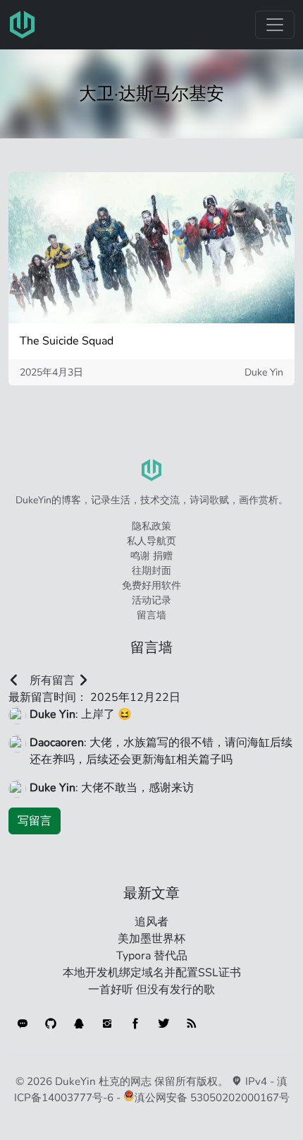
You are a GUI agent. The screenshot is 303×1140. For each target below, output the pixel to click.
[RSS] (192, 1023)
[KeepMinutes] (22, 1023)
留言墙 (151, 615)
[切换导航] (275, 25)
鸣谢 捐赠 (151, 556)
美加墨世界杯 (151, 939)
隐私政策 (151, 526)
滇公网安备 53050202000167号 (212, 1098)
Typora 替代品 (151, 956)
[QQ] (79, 1023)
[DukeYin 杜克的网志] (22, 24)
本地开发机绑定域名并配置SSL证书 (152, 972)
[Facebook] (135, 1023)
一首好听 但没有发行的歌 (151, 989)
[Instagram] (107, 1023)
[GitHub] (51, 1023)
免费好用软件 (151, 585)
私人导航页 (151, 541)
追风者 (151, 922)
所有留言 (52, 680)
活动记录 (151, 600)
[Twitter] (163, 1023)
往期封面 (151, 570)
